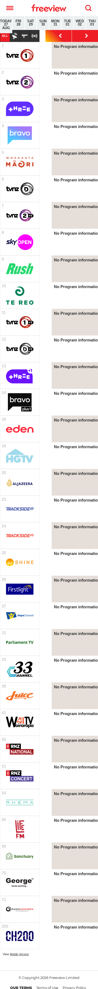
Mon (55, 23)
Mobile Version (19, 954)
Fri (18, 23)
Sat (30, 23)
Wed (80, 23)
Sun (43, 23)
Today (6, 24)
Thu (92, 23)
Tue (67, 23)
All (5, 35)
